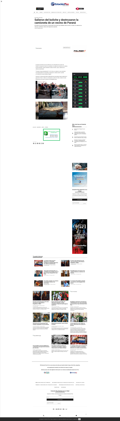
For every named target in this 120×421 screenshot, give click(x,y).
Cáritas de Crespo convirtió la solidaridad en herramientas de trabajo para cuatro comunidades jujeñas (80, 133)
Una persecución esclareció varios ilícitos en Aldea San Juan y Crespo (80, 137)
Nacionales (71, 306)
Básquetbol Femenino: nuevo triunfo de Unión (60, 324)
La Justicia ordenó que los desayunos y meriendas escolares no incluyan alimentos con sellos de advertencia (51, 262)
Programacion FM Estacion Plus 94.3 (66, 384)
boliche (34, 127)
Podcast (65, 12)
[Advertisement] (60, 36)
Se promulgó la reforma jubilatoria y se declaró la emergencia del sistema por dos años (41, 346)
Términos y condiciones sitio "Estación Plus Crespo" (46, 384)
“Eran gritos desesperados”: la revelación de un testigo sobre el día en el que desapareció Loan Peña (51, 272)
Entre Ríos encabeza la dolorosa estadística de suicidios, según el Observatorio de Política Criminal (59, 346)
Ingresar (64, 387)
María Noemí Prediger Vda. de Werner (79, 129)
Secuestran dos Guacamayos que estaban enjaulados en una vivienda (41, 324)
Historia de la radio (80, 382)
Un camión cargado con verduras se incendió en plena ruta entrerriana (51, 282)
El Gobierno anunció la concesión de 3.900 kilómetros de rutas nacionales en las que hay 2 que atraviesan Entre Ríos (78, 303)
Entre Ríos (34, 349)
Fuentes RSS (56, 387)
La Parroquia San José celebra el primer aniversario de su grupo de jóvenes (77, 324)
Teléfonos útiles (47, 12)
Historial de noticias (80, 384)
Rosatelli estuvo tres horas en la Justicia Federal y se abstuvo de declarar (77, 271)
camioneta (39, 127)
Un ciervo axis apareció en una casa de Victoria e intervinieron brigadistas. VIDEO (77, 261)
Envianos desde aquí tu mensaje (43, 382)
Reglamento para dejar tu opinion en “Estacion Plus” (63, 382)
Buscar (77, 12)
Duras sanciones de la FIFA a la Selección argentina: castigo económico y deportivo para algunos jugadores (60, 303)
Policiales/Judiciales (38, 17)
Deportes (53, 306)
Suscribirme (79, 199)
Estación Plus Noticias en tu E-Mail (79, 190)
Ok (79, 419)
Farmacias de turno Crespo (57, 12)
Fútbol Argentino (71, 12)
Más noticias (83, 12)
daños (43, 127)
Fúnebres (41, 12)
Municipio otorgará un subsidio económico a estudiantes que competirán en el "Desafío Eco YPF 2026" (80, 141)
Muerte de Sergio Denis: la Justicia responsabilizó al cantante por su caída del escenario (80, 145)
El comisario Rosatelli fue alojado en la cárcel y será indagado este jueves (77, 282)
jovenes (46, 127)
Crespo (37, 12)
